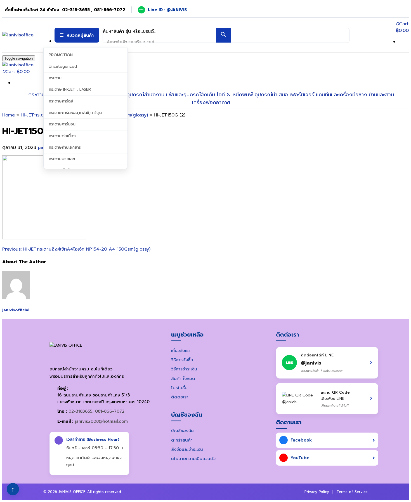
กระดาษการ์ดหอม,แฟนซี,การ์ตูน (75, 113)
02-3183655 (80, 411)
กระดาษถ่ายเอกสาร (65, 147)
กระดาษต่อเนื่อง (62, 136)
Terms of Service (352, 491)
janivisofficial (15, 310)
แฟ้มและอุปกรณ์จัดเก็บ (190, 95)
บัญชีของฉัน (182, 431)
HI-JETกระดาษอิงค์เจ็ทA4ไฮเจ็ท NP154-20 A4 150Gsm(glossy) (76, 249)
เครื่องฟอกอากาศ (211, 102)
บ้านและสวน (381, 95)
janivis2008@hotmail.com (101, 421)
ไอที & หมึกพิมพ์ (235, 95)
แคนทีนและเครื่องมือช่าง (341, 95)
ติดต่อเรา (179, 397)
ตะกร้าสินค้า (182, 440)
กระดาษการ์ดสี (61, 101)
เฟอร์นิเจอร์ (302, 95)
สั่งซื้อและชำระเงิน (187, 449)
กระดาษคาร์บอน (62, 124)
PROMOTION (61, 55)
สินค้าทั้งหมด (183, 378)
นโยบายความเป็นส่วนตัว (193, 459)
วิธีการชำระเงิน (184, 369)
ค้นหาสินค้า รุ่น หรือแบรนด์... (129, 31)
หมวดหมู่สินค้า (80, 35)
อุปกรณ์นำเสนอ (271, 95)
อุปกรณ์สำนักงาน (145, 95)
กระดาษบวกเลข (62, 159)
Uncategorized (63, 66)
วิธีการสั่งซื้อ (182, 360)
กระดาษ (55, 78)
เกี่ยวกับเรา (180, 350)
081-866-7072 (109, 411)
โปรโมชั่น (179, 388)
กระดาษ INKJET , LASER (70, 89)
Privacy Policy (316, 491)
